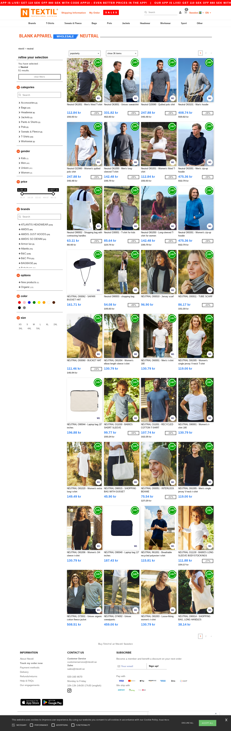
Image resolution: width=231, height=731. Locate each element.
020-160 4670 (74, 676)
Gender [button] (25, 151)
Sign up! (154, 666)
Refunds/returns (28, 676)
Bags (94, 23)
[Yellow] (39, 302)
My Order (94, 12)
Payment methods (29, 667)
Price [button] (24, 181)
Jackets (126, 23)
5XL (38, 328)
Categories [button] (27, 87)
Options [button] (26, 275)
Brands (32, 23)
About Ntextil (26, 658)
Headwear (145, 23)
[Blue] (29, 302)
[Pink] (24, 302)
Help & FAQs (27, 680)
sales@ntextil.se (76, 669)
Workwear (165, 23)
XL (47, 324)
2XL (55, 324)
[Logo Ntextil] (39, 13)
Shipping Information (73, 12)
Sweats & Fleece (73, 23)
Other (200, 23)
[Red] (19, 302)
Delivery (24, 672)
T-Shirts (50, 23)
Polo (109, 23)
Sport (184, 23)
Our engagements (29, 685)
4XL (29, 328)
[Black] (19, 307)
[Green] (34, 302)
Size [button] (23, 317)
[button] (180, 12)
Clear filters (39, 77)
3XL (20, 328)
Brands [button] (25, 209)
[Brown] (53, 302)
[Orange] (43, 302)
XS (20, 324)
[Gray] (24, 307)
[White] (48, 302)
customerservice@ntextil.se (82, 662)
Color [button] (24, 296)
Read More (164, 719)
